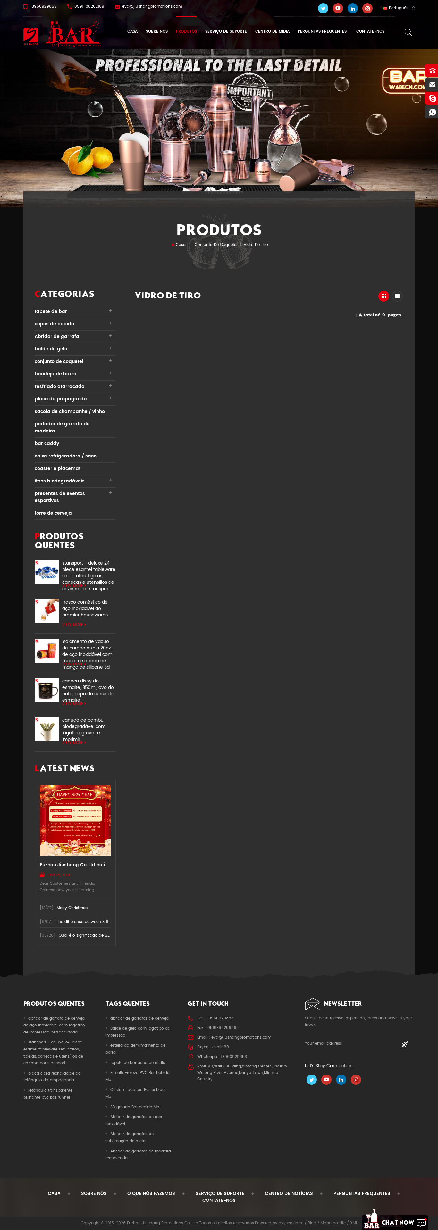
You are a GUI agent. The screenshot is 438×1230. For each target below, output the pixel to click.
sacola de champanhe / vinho (70, 411)
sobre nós (157, 32)
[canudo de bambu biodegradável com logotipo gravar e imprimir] (47, 729)
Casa (132, 32)
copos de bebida (54, 324)
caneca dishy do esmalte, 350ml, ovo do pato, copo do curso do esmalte (88, 687)
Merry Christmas (72, 908)
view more (72, 586)
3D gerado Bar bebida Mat (135, 1107)
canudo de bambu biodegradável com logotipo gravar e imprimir (83, 726)
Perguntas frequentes (322, 32)
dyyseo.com (290, 1223)
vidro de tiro (256, 245)
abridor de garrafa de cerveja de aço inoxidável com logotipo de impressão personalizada (54, 1025)
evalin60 (220, 1047)
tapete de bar (51, 311)
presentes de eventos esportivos (60, 497)
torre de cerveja (53, 513)
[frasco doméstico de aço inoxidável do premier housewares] (47, 611)
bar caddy (47, 443)
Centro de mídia (272, 32)
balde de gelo (51, 349)
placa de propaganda (61, 399)
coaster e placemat (57, 468)
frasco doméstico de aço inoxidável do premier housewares (85, 608)
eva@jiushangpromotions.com (152, 7)
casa (54, 1193)
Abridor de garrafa (57, 336)
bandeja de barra (56, 374)
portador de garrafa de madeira (62, 427)
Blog (312, 1223)
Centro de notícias (289, 1193)
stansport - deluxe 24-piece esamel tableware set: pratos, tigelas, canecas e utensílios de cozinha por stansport (88, 569)
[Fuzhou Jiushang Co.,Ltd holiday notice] (75, 820)
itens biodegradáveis (60, 481)
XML (354, 1223)
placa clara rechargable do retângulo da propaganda (52, 1077)
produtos (186, 32)
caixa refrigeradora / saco (66, 456)
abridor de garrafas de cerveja (139, 1019)
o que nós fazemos (151, 1193)
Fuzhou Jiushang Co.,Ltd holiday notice (75, 864)
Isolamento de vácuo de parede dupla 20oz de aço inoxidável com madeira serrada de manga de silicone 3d (87, 648)
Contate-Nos (369, 32)
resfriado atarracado (59, 386)
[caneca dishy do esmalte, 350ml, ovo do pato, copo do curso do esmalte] (47, 690)
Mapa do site (333, 1223)
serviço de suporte (226, 32)
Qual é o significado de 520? (87, 936)
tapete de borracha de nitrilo (137, 1063)
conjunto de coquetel (216, 245)
